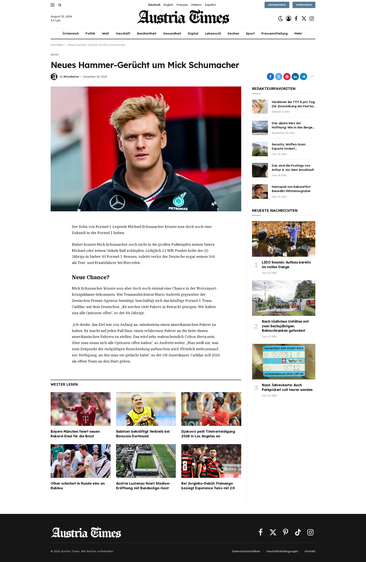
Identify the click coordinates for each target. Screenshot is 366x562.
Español (210, 4)
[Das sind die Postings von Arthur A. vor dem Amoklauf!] (260, 170)
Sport (250, 33)
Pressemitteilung (274, 33)
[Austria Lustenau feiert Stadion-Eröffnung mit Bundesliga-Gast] (146, 461)
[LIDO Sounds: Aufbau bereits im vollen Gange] (283, 239)
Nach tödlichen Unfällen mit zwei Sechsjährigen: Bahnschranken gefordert (285, 326)
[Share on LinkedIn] (295, 76)
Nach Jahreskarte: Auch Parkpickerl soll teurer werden (287, 387)
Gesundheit (172, 33)
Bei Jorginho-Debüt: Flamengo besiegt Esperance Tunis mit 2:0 (208, 485)
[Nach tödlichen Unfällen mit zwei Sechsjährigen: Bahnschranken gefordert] (283, 298)
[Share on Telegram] (303, 76)
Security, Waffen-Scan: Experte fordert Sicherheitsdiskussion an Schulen (290, 146)
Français (182, 4)
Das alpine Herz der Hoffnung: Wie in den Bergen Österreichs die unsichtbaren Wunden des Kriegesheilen (293, 125)
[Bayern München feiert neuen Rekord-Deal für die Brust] (81, 409)
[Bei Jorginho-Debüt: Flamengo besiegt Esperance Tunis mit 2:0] (211, 461)
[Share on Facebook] (270, 76)
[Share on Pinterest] (287, 76)
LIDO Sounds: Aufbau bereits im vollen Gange (286, 264)
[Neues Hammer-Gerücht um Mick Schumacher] (146, 148)
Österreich (70, 33)
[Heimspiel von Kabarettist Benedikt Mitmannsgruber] (260, 191)
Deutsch (154, 4)
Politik (90, 33)
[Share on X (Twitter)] (278, 76)
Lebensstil (213, 33)
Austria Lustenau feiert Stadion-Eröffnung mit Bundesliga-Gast (143, 485)
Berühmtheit (146, 33)
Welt (105, 33)
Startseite (57, 44)
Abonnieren (277, 4)
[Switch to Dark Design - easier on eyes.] (280, 18)
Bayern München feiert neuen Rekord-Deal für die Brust (75, 433)
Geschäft (123, 33)
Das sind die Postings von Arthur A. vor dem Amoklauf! (293, 168)
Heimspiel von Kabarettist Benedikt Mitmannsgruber (291, 189)
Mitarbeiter (71, 76)
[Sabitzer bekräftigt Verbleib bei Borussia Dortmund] (146, 409)
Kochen (233, 33)
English (168, 4)
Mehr (298, 33)
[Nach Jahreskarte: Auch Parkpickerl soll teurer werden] (283, 361)
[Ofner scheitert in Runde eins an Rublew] (81, 461)
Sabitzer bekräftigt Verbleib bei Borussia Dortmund (143, 433)
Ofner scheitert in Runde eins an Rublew (78, 485)
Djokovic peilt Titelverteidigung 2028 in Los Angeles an (208, 433)
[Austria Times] (183, 18)
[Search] (59, 5)
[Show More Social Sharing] (311, 76)
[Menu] (52, 5)
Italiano (196, 4)
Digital (193, 33)
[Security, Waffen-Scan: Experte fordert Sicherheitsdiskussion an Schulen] (260, 149)
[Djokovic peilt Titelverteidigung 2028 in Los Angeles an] (211, 409)
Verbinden (304, 4)
